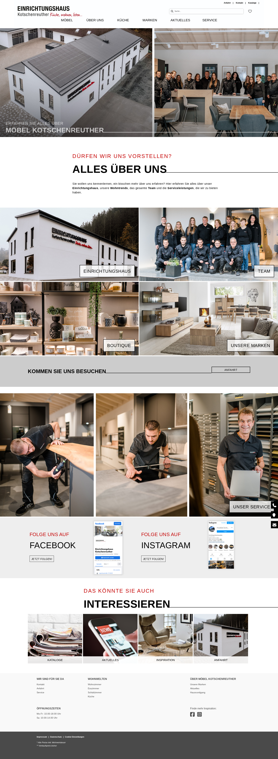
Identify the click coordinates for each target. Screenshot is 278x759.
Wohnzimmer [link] (94, 684)
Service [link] (40, 692)
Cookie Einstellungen (74, 737)
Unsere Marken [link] (198, 684)
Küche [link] (91, 696)
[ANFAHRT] (221, 638)
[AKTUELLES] (110, 638)
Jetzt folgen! (41, 559)
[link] (67, 20)
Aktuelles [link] (194, 688)
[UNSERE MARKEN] (208, 318)
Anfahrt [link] (227, 3)
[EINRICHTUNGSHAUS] (69, 244)
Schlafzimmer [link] (95, 692)
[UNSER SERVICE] (139, 454)
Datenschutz (56, 737)
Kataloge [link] (252, 3)
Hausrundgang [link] (197, 692)
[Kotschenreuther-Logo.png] (50, 11)
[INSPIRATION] (165, 638)
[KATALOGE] (55, 638)
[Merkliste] (250, 11)
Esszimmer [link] (93, 688)
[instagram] (199, 714)
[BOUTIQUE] (69, 318)
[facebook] (192, 714)
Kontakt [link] (240, 3)
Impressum (42, 737)
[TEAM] (208, 244)
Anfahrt (230, 370)
